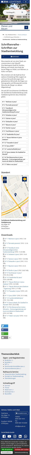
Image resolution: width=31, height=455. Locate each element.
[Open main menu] (25, 1)
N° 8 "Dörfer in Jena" (11, 270)
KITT (6, 364)
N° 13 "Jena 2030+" (11, 296)
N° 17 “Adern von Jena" (12, 316)
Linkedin (20, 440)
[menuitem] (14, 363)
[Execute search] (22, 12)
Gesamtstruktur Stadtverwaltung (15, 374)
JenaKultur (8, 360)
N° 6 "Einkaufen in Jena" (12, 261)
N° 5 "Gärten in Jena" (12, 259)
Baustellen (8, 394)
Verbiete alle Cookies (22, 449)
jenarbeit (8, 362)
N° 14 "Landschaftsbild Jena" (14, 298)
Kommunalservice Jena (12, 368)
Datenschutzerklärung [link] (21, 452)
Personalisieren (7, 452)
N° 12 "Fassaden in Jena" (13, 291)
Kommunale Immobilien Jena (14, 366)
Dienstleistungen (10, 378)
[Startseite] (3, 34)
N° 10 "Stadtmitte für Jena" (13, 277)
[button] (14, 101)
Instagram (15, 440)
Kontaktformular (22, 413)
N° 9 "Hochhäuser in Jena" (13, 273)
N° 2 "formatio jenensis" (13, 243)
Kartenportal (9, 392)
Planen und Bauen (6, 27)
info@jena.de (19, 426)
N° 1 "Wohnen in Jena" (12, 239)
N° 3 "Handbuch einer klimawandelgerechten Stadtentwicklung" (11, 250)
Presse (7, 388)
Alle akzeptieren (7, 449)
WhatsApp (26, 440)
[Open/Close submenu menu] (26, 27)
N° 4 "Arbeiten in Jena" (12, 254)
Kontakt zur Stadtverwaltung (14, 376)
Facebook (4, 440)
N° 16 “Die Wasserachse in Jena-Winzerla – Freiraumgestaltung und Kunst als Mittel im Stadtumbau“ (14, 309)
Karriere (7, 386)
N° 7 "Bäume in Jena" (12, 266)
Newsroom (8, 390)
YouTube (9, 440)
